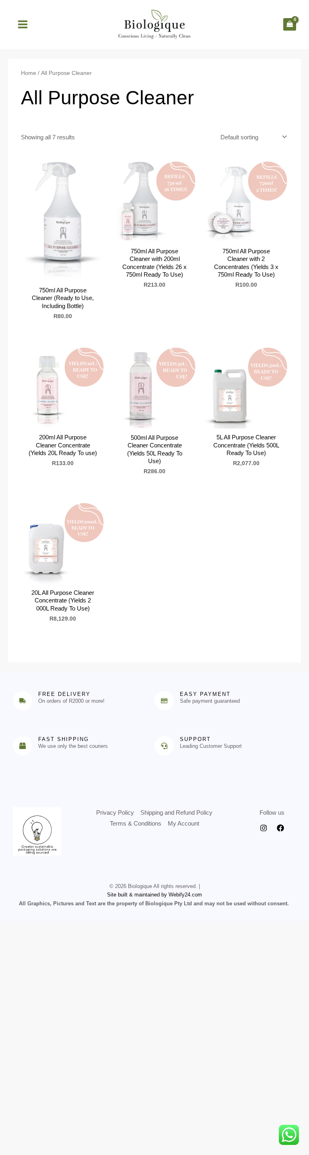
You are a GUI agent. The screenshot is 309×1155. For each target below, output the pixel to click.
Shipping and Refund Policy (176, 812)
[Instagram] (263, 828)
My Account (183, 823)
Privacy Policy (115, 812)
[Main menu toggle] (22, 24)
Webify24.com (185, 895)
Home (28, 73)
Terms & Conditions (135, 823)
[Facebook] (280, 828)
